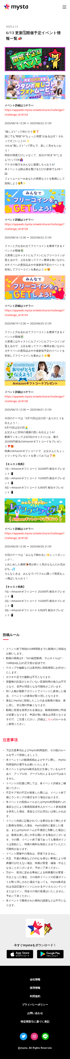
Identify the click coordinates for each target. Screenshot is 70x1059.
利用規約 (35, 996)
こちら (49, 719)
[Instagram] (34, 1036)
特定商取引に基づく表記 (35, 1021)
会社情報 (35, 979)
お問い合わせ (35, 1013)
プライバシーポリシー (35, 1004)
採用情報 (35, 987)
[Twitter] (23, 1036)
